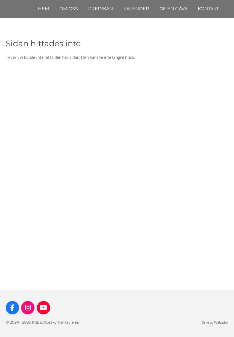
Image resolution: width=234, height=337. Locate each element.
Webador (221, 322)
